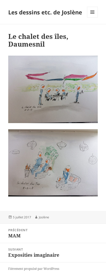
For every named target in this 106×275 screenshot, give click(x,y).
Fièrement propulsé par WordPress (33, 269)
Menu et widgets (92, 17)
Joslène (44, 217)
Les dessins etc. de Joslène (45, 12)
